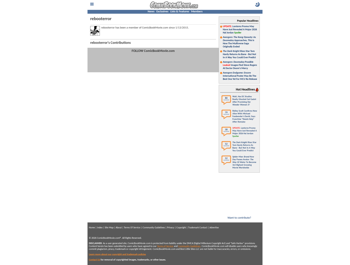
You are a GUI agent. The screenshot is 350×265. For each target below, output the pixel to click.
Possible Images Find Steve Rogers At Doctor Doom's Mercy (240, 65)
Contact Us (94, 260)
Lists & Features (179, 11)
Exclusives (162, 11)
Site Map (109, 228)
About (119, 228)
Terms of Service (165, 246)
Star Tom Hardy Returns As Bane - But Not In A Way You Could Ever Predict (239, 54)
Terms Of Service (132, 228)
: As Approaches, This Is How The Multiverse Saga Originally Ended (239, 42)
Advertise (214, 228)
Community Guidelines (154, 228)
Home (92, 228)
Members (196, 11)
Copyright (181, 228)
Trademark (193, 228)
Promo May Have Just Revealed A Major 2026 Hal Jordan (240, 29)
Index (100, 228)
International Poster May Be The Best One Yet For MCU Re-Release (240, 76)
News (151, 11)
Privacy (170, 228)
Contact (203, 228)
